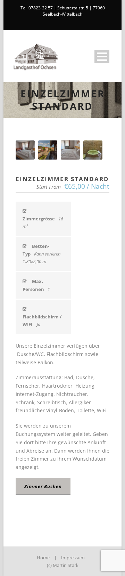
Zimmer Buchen (43, 486)
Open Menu (101, 56)
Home (43, 557)
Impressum (73, 557)
